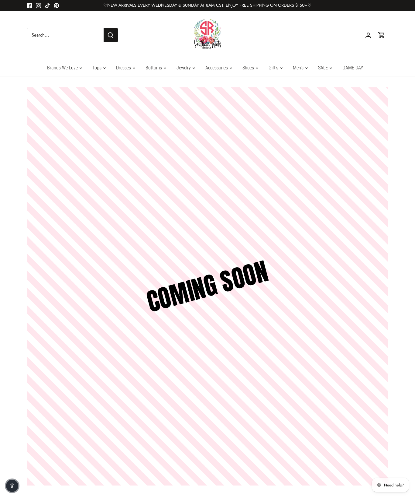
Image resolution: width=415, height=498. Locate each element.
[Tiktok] (47, 5)
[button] (12, 486)
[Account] (368, 35)
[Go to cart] (381, 35)
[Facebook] (29, 5)
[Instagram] (38, 5)
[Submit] (111, 35)
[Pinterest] (56, 5)
